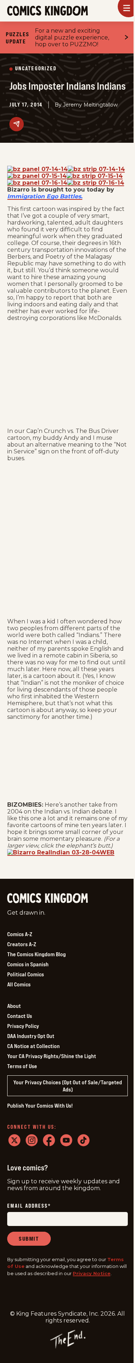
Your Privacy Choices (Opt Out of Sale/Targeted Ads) (67, 1086)
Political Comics (25, 974)
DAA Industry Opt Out (30, 1035)
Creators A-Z (21, 944)
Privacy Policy (23, 1025)
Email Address (29, 1206)
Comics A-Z (19, 934)
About (14, 1005)
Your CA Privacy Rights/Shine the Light (51, 1056)
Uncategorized (36, 69)
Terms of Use (22, 1066)
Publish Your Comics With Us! (40, 1105)
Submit (29, 1238)
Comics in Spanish (28, 964)
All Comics (19, 984)
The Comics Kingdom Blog (36, 954)
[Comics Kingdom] (47, 898)
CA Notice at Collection (33, 1046)
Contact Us (19, 1015)
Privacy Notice (92, 1273)
